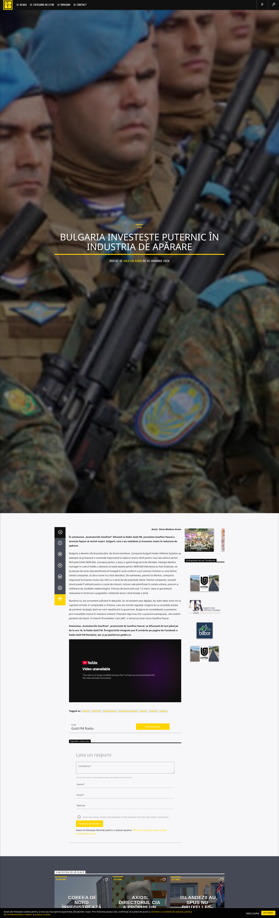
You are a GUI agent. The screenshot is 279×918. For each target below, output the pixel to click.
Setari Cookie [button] (252, 913)
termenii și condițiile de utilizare (167, 911)
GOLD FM (96, 723)
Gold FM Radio (133, 266)
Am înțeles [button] (268, 912)
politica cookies (42, 914)
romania (153, 723)
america (85, 723)
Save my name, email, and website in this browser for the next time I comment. (126, 829)
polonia (143, 723)
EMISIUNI (65, 5)
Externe (118, 892)
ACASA (23, 5)
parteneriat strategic (128, 723)
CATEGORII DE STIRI (43, 5)
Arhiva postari (152, 739)
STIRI (139, 233)
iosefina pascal (109, 723)
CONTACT (82, 5)
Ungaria (163, 723)
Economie (61, 892)
